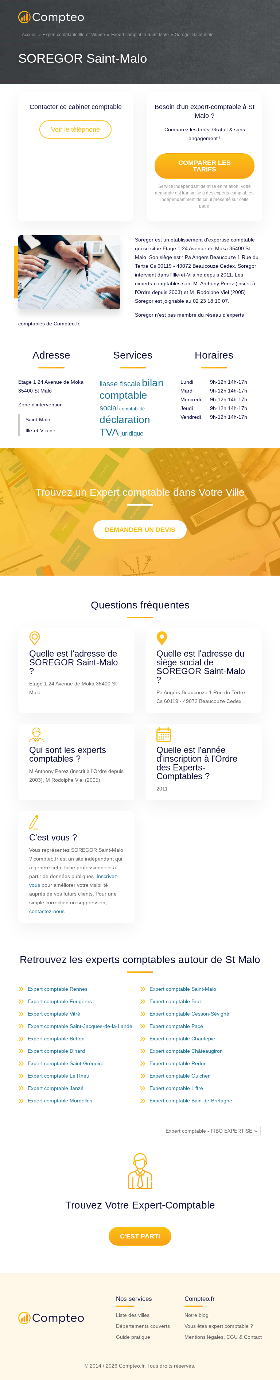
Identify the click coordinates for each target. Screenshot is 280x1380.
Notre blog (196, 1315)
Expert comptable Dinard (56, 1051)
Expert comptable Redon (178, 1063)
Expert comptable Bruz (175, 1001)
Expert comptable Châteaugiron (186, 1051)
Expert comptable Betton (56, 1038)
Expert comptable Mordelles (60, 1100)
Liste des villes (132, 1315)
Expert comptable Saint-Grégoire (66, 1063)
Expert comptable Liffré (176, 1088)
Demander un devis (140, 529)
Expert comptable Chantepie (182, 1038)
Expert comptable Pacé (176, 1026)
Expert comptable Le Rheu (58, 1076)
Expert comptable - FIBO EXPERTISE (209, 1131)
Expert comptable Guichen (180, 1076)
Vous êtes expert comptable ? (218, 1326)
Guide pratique (133, 1337)
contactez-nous (47, 911)
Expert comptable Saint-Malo (182, 989)
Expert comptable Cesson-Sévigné (189, 1014)
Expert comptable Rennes (58, 989)
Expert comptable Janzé (55, 1088)
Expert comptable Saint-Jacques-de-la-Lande (80, 1026)
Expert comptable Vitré (54, 1014)
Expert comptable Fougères (60, 1001)
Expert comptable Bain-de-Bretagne (190, 1100)
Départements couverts (143, 1326)
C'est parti (140, 1236)
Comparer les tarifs (204, 166)
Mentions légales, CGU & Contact (223, 1337)
